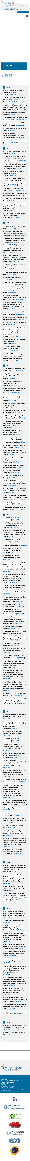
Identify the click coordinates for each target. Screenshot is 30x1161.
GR (15, 11)
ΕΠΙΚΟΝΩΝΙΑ (4, 1084)
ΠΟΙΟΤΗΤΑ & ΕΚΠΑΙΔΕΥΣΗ (7, 1082)
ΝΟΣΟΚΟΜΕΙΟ (4, 1078)
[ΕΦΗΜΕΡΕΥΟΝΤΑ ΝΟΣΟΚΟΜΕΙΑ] (15, 1126)
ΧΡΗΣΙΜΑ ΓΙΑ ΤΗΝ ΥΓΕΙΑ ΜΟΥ (8, 1086)
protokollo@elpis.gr (10, 8)
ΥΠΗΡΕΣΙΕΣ (4, 1079)
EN (13, 11)
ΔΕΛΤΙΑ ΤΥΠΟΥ (4, 1083)
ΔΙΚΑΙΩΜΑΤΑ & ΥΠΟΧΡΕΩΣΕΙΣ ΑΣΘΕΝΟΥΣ (11, 1080)
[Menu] (27, 16)
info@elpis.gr (9, 7)
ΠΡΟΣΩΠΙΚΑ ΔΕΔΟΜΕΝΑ (7, 1087)
